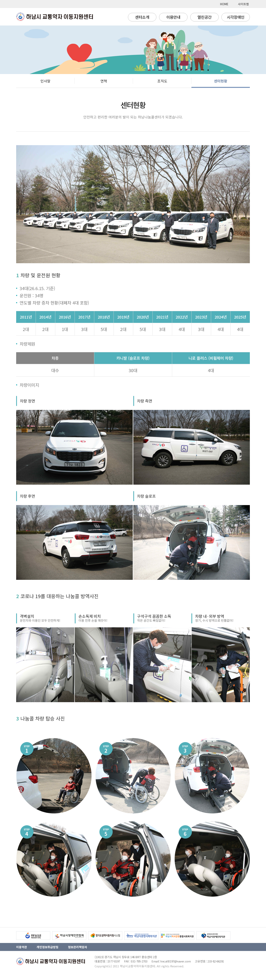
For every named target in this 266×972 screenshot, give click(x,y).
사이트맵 (243, 4)
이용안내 (173, 17)
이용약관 (21, 947)
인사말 (45, 80)
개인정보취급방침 (47, 947)
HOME (224, 4)
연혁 (103, 80)
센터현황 (220, 80)
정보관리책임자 (77, 947)
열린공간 (204, 17)
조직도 (162, 80)
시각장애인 (235, 17)
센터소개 (142, 17)
